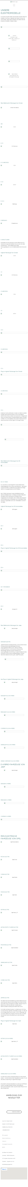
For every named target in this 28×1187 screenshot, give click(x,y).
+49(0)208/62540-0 (5, 1130)
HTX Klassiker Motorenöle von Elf (8, 1158)
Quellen (3, 1147)
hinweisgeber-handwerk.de (7, 1144)
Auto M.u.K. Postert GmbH (7, 1121)
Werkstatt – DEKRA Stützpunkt (8, 1155)
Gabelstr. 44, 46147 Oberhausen (8, 1124)
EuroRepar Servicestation (7, 1152)
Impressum (4, 1141)
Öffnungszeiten (5, 1135)
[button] (14, 5)
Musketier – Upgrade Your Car (8, 1161)
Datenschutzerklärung (6, 1138)
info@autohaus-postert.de (7, 1127)
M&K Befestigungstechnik (7, 1164)
